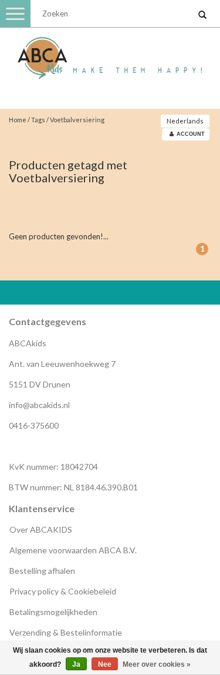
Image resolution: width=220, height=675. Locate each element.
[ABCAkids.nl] (110, 53)
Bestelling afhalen (42, 571)
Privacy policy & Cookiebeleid (62, 591)
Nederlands (185, 121)
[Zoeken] (202, 15)
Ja (76, 664)
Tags (38, 119)
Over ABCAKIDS (40, 529)
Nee (104, 664)
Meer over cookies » (157, 664)
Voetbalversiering (77, 119)
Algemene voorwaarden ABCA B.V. (73, 550)
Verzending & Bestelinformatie (65, 632)
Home (17, 119)
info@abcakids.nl (39, 405)
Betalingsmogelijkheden (53, 612)
